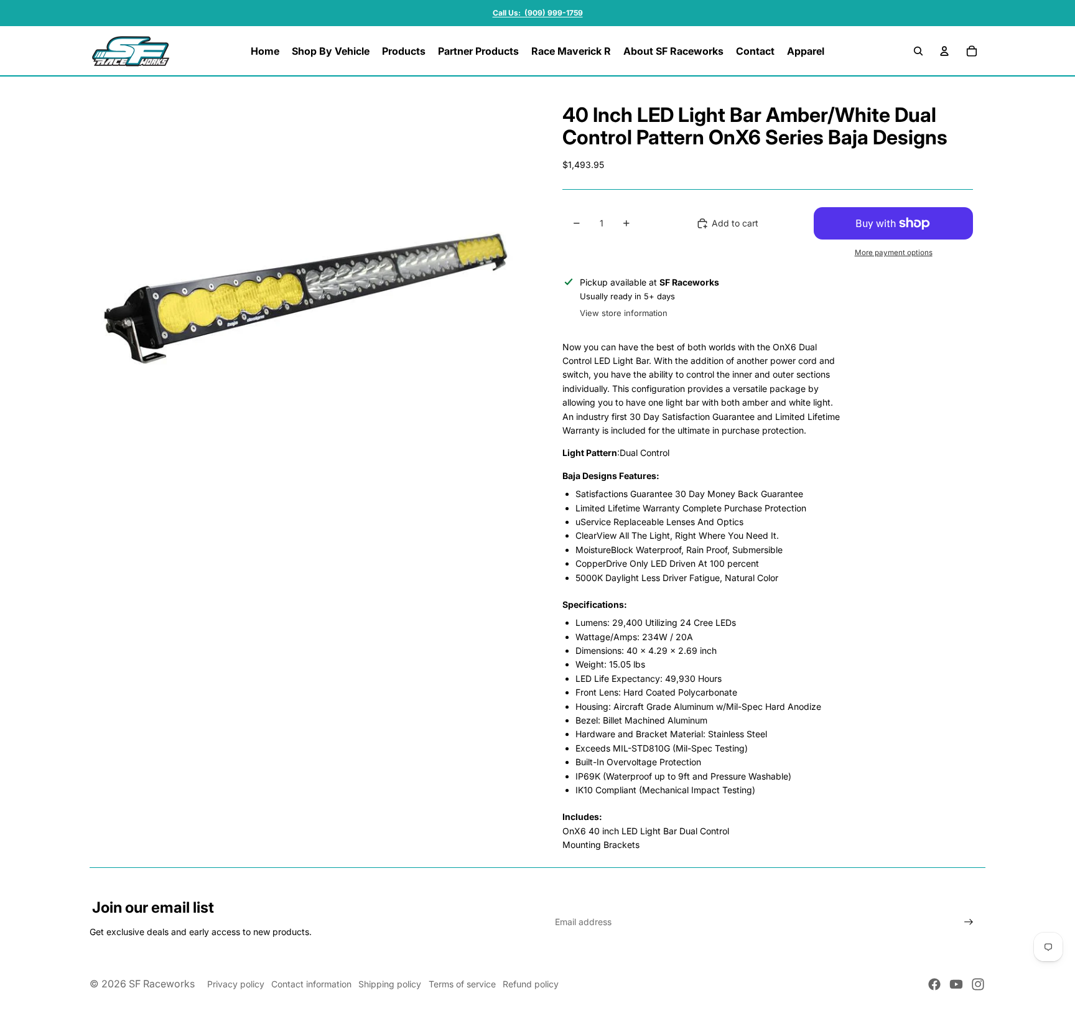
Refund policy (531, 984)
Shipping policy (389, 984)
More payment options (894, 252)
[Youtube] (956, 984)
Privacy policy (235, 984)
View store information (624, 313)
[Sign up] (968, 922)
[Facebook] (934, 984)
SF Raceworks (162, 983)
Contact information (311, 984)
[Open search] (918, 51)
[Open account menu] (944, 51)
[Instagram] (977, 984)
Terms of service (462, 984)
